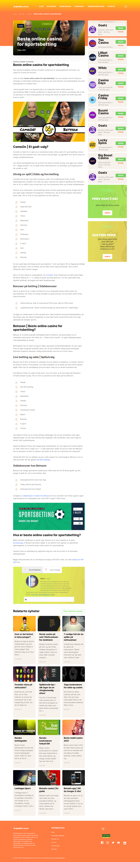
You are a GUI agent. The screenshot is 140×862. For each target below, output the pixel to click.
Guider (20, 26)
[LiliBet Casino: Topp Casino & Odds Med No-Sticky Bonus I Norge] (92, 57)
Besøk (120, 28)
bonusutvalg (18, 543)
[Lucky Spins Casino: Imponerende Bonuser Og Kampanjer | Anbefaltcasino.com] (92, 144)
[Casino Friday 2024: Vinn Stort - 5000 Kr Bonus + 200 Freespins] (92, 100)
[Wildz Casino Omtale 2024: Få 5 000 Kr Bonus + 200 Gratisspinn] (92, 71)
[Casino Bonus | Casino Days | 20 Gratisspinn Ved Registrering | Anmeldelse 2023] (92, 84)
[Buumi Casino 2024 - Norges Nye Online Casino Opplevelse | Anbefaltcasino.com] (92, 115)
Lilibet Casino (103, 54)
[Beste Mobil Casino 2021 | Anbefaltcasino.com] (73, 727)
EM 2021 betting (43, 460)
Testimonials (55, 845)
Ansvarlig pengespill (57, 835)
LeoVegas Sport (23, 788)
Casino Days (103, 81)
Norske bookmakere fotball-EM (45, 741)
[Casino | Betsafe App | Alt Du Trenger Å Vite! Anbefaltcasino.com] (73, 777)
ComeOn (49, 275)
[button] (126, 6)
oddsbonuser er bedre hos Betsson (36, 496)
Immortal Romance (43, 594)
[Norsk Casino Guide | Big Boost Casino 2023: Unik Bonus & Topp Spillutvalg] (92, 161)
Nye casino (51, 6)
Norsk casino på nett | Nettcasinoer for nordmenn (48, 637)
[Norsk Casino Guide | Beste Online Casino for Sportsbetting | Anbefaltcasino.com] (32, 581)
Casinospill (79, 6)
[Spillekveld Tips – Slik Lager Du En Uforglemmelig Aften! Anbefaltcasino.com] (49, 674)
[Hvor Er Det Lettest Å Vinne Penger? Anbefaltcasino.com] (24, 623)
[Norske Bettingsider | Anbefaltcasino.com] (24, 727)
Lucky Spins (102, 141)
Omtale (120, 32)
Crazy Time (34, 594)
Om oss (53, 842)
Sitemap (54, 849)
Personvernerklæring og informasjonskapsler (50, 858)
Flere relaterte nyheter (73, 611)
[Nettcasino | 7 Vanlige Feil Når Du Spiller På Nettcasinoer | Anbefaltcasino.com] (73, 623)
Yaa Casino (103, 41)
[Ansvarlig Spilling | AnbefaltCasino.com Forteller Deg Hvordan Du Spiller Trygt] (114, 829)
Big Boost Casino (105, 156)
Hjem (41, 6)
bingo (52, 594)
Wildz (102, 68)
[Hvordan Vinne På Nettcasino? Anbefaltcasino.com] (24, 674)
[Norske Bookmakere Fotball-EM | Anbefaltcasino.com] (49, 727)
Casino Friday (103, 96)
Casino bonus (65, 6)
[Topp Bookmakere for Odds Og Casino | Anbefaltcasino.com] (73, 674)
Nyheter (111, 6)
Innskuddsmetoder (96, 6)
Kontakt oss (55, 839)
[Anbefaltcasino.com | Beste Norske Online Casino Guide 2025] (21, 6)
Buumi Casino (103, 112)
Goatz (102, 25)
